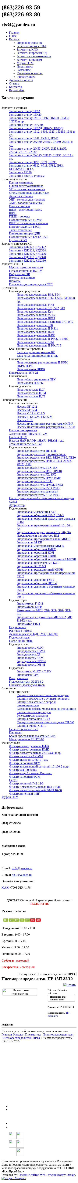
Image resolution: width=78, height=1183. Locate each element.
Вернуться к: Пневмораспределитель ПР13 (47, 974)
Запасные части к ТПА (31, 46)
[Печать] (69, 984)
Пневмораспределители (58, 1034)
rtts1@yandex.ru (22, 874)
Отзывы (14, 83)
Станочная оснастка (30, 73)
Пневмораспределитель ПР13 (21, 1037)
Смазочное (24, 69)
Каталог (14, 39)
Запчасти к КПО (27, 49)
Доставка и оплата (21, 80)
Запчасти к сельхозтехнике (34, 56)
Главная (14, 32)
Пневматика (25, 66)
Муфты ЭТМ (25, 63)
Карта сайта (16, 90)
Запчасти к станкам (29, 59)
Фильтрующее (26, 76)
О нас (12, 36)
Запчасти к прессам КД (32, 53)
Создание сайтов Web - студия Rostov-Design (46, 1174)
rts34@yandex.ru (22, 868)
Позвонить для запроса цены (58, 998)
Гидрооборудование (29, 42)
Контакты (15, 86)
